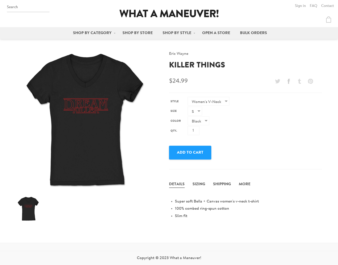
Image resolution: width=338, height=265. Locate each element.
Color (175, 121)
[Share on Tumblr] (299, 81)
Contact (327, 6)
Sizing (199, 184)
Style (174, 101)
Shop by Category (92, 33)
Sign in (300, 6)
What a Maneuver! (169, 13)
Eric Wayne (178, 54)
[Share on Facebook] (288, 81)
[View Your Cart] (329, 19)
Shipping (222, 184)
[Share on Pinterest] (310, 81)
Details (177, 184)
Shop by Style (177, 33)
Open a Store (216, 33)
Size (173, 111)
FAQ (313, 6)
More (244, 184)
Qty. (173, 130)
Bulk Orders (253, 33)
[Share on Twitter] (277, 81)
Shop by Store (137, 33)
